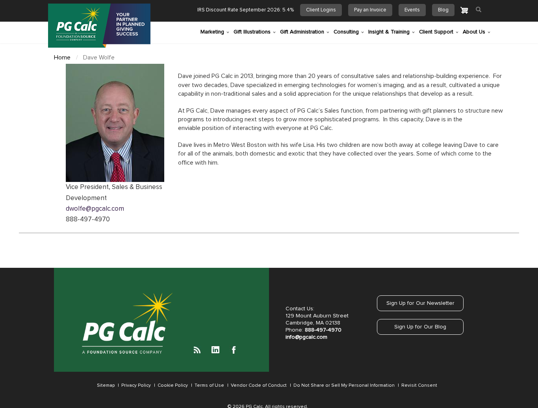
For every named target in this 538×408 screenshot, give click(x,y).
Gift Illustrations (252, 32)
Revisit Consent (419, 385)
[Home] (99, 26)
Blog (443, 10)
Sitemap (106, 385)
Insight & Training (389, 32)
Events (412, 10)
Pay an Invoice (370, 10)
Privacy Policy (136, 385)
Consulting (346, 32)
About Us (474, 32)
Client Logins (321, 10)
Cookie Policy (172, 385)
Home (62, 57)
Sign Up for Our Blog (420, 327)
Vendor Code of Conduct (258, 385)
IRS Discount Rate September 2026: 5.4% (245, 10)
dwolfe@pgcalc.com (95, 209)
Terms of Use (208, 385)
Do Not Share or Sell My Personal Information (343, 385)
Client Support (436, 32)
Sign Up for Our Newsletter (420, 303)
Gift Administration (302, 32)
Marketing (212, 32)
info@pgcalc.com (306, 337)
